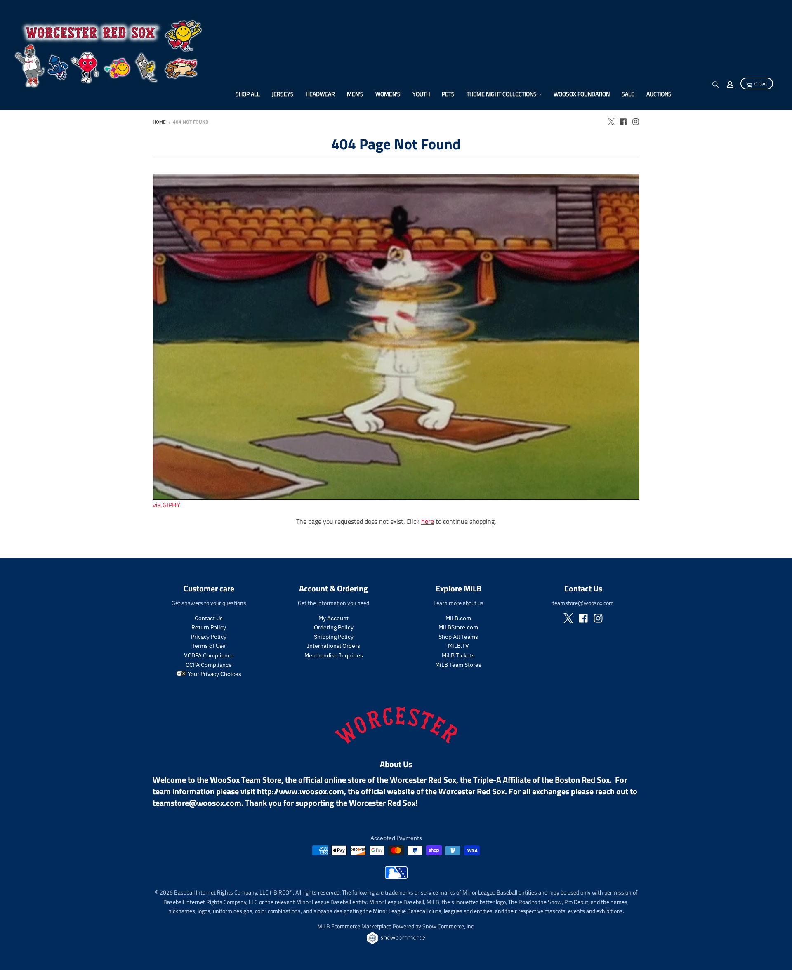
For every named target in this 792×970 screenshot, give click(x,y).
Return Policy (208, 627)
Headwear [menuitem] (320, 93)
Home (159, 122)
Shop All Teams (458, 636)
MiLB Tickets (458, 655)
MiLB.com (458, 618)
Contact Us (209, 618)
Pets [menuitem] (448, 93)
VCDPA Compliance (209, 655)
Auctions (659, 93)
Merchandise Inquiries (333, 655)
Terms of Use (209, 646)
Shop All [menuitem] (248, 93)
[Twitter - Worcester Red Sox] (611, 121)
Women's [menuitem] (388, 93)
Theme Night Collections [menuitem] (502, 93)
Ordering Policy (334, 627)
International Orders (333, 646)
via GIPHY (166, 505)
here (427, 521)
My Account (333, 618)
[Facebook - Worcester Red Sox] (623, 121)
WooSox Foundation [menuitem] (582, 93)
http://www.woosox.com (300, 791)
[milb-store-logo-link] (396, 877)
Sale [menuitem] (628, 93)
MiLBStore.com (458, 627)
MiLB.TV (458, 646)
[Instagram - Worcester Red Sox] (635, 121)
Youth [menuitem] (421, 93)
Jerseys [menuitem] (283, 93)
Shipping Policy (334, 636)
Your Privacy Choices (213, 674)
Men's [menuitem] (355, 93)
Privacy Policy (208, 636)
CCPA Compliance (209, 665)
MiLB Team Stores (458, 665)
